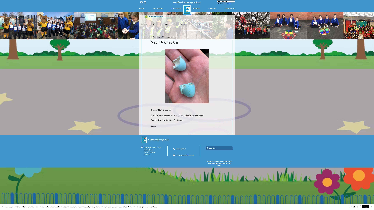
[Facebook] (141, 2)
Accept (365, 207)
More (215, 24)
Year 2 (182, 24)
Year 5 (207, 24)
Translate (229, 3)
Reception (164, 24)
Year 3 (191, 24)
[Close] (371, 206)
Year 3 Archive (156, 120)
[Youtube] (145, 2)
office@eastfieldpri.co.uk (185, 155)
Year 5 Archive (178, 120)
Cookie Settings (354, 207)
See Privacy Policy (151, 207)
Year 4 (199, 24)
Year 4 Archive (167, 120)
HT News (154, 24)
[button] (212, 8)
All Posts (144, 24)
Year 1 (174, 24)
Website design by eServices (216, 163)
